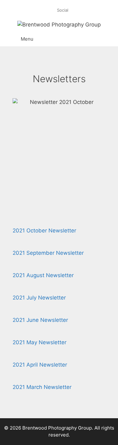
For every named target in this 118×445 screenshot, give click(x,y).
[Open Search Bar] (102, 39)
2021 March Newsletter (42, 387)
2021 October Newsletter (44, 230)
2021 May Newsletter (39, 342)
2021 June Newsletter (40, 320)
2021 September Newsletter (48, 253)
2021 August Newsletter (43, 275)
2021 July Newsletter (39, 297)
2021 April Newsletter (40, 365)
